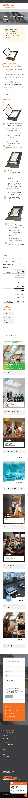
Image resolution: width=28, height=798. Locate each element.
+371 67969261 (7, 763)
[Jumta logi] (14, 354)
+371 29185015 (7, 1)
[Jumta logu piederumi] (14, 433)
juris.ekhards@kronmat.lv (9, 769)
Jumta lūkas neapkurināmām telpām (15, 10)
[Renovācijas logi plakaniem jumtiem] (14, 587)
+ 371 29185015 (7, 758)
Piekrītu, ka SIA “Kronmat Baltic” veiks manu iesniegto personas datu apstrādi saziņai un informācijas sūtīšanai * (14, 690)
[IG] (4, 783)
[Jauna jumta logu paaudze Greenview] (14, 547)
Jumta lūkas (5, 10)
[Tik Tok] (6, 783)
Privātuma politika (7, 786)
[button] (22, 6)
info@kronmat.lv (11, 716)
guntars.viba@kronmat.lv (9, 771)
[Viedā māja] (14, 627)
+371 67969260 (7, 756)
